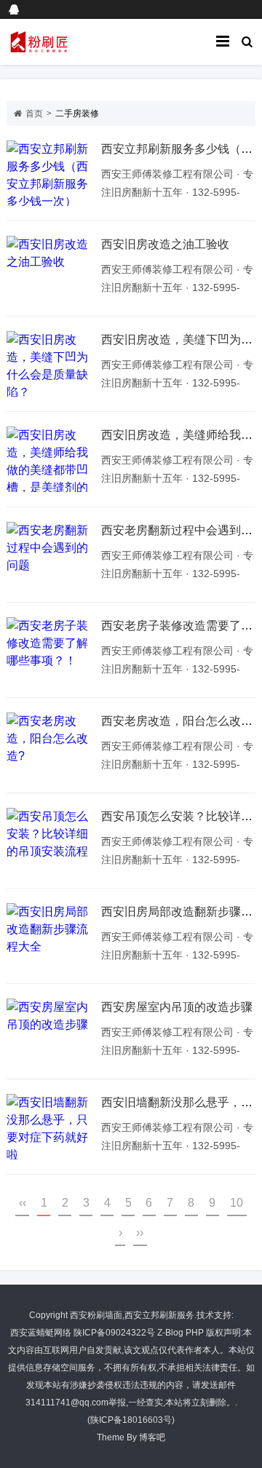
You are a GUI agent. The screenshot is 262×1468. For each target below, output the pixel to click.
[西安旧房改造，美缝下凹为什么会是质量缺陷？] (50, 364)
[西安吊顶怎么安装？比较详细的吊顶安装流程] (50, 840)
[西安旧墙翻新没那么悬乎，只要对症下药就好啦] (50, 1126)
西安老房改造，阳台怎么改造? (180, 721)
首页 (34, 113)
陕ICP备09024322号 (114, 1333)
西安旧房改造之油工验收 (165, 244)
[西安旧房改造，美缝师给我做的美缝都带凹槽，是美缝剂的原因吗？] (50, 459)
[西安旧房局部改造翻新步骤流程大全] (50, 936)
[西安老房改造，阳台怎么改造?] (50, 745)
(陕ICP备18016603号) (131, 1420)
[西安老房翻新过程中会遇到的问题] (50, 554)
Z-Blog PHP (180, 1333)
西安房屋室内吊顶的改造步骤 (177, 1007)
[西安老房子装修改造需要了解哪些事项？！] (50, 650)
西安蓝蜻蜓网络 (40, 1333)
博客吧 (152, 1437)
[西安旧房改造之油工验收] (50, 268)
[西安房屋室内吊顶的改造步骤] (50, 1031)
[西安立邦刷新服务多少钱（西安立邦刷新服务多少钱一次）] (50, 173)
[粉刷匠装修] (61, 42)
